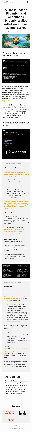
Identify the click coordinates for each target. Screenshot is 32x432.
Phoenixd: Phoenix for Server (15, 391)
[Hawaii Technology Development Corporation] (9, 420)
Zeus (11, 109)
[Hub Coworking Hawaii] (22, 413)
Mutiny (4, 109)
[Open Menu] (19, 426)
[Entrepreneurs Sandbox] (9, 413)
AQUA (7, 115)
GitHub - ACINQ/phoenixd (13, 393)
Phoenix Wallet (13, 182)
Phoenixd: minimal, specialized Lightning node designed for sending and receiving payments (16, 387)
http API (14, 190)
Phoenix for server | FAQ (13, 163)
